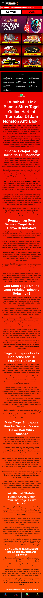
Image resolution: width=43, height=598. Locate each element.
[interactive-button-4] (32, 50)
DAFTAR (11, 12)
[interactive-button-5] (10, 62)
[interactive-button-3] (10, 50)
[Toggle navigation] (3, 3)
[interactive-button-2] (32, 38)
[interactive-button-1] (10, 38)
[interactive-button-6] (32, 62)
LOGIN (32, 12)
